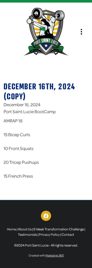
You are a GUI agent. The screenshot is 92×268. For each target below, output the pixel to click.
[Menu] (81, 31)
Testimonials (27, 234)
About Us (25, 229)
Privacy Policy (49, 234)
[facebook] (46, 216)
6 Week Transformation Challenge (58, 229)
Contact (68, 234)
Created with (46, 255)
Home (11, 229)
